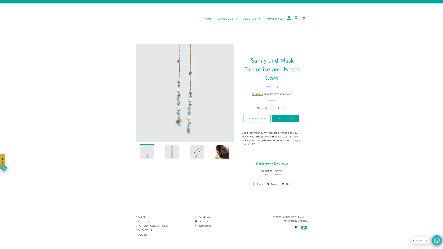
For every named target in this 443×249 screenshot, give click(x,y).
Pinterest (204, 221)
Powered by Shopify (295, 220)
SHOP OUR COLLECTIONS (152, 225)
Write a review (272, 174)
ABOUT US (250, 18)
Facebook (204, 217)
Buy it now (285, 118)
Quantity (262, 108)
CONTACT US (144, 230)
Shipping (257, 93)
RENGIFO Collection (295, 217)
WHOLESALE (274, 18)
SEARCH (141, 217)
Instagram (204, 225)
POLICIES (141, 234)
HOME (208, 18)
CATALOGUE (226, 18)
